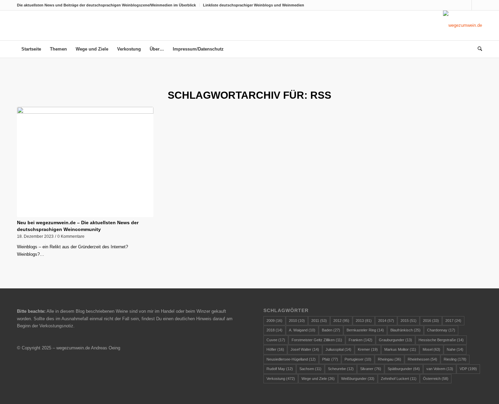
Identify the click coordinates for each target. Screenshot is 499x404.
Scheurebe (341, 369)
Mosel (431, 349)
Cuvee (275, 340)
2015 (409, 321)
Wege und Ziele (318, 379)
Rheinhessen (422, 359)
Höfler (275, 349)
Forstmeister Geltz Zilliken (317, 340)
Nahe (455, 349)
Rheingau (389, 359)
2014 (386, 321)
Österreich (435, 379)
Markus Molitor (400, 349)
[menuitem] (108, 5)
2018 (274, 330)
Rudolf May (279, 369)
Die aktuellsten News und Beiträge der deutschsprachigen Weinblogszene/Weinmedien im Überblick (106, 5)
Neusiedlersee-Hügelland (291, 359)
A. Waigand (302, 330)
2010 (297, 321)
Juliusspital (338, 349)
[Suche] (477, 49)
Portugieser (358, 359)
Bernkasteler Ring (365, 330)
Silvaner (370, 369)
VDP (468, 369)
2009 (274, 321)
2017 (453, 321)
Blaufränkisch (405, 330)
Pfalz (330, 359)
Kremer (368, 349)
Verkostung (280, 379)
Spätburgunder (404, 369)
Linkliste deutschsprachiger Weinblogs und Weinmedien (253, 5)
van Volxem (439, 369)
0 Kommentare (71, 236)
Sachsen (310, 369)
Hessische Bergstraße (441, 340)
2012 (341, 321)
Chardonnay (441, 330)
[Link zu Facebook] (467, 5)
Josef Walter (305, 349)
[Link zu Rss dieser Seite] (477, 5)
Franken (360, 340)
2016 (431, 321)
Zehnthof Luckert (399, 379)
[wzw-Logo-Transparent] (462, 25)
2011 (319, 321)
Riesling (455, 359)
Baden (331, 330)
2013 (364, 321)
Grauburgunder (395, 340)
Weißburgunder (357, 379)
